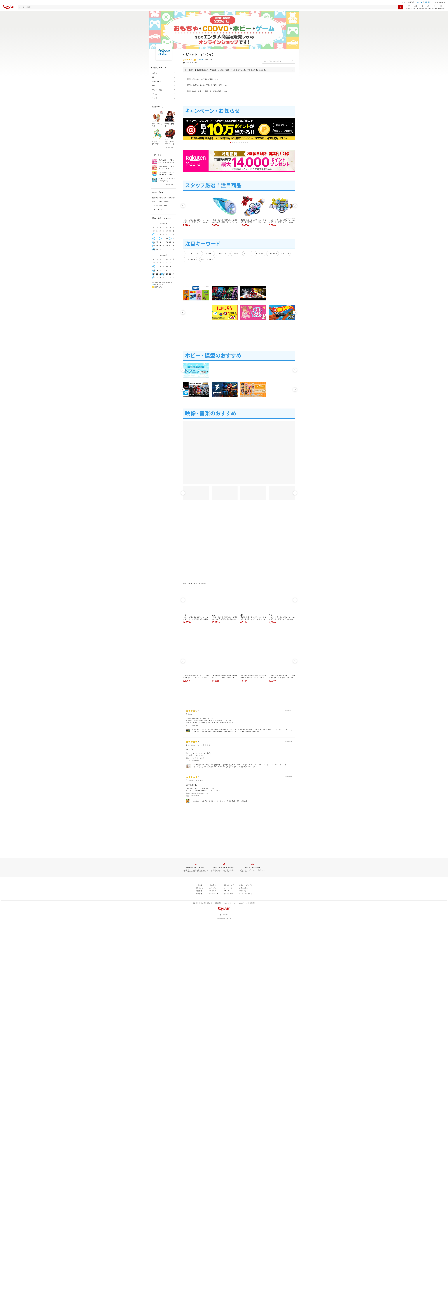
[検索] (400, 13)
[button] (439, 8)
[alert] (239, 75)
